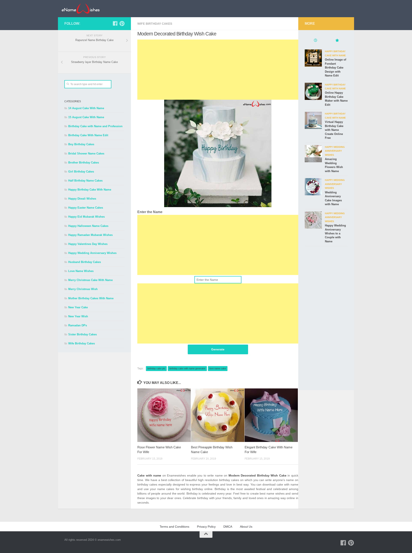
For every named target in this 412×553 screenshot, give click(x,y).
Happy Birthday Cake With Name (89, 189)
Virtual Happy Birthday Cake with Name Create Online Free (334, 129)
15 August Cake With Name (86, 117)
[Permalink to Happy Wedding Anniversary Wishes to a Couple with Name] (313, 220)
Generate (217, 349)
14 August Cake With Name (86, 108)
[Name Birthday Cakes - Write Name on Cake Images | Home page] (81, 8)
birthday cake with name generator (187, 368)
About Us (246, 526)
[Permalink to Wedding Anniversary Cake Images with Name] (313, 186)
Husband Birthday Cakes (84, 262)
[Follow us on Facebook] (115, 23)
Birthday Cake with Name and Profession (95, 126)
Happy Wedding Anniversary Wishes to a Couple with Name (335, 233)
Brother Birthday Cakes (83, 162)
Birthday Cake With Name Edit (88, 135)
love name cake (217, 368)
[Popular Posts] (337, 41)
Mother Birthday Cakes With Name (91, 298)
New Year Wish (78, 316)
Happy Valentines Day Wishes (88, 244)
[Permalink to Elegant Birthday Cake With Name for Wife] (271, 415)
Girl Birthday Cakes (81, 171)
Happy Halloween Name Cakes (88, 226)
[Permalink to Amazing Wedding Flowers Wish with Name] (313, 153)
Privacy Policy (206, 526)
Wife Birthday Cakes (154, 23)
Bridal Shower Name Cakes (86, 153)
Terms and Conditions (174, 526)
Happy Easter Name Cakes (85, 207)
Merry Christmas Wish (83, 289)
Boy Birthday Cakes (81, 144)
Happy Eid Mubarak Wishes (86, 216)
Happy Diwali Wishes (82, 198)
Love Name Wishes (81, 271)
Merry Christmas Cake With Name (90, 280)
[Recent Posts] (315, 41)
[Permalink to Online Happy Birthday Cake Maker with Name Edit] (313, 91)
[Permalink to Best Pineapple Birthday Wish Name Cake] (217, 415)
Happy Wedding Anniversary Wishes (92, 253)
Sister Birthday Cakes (82, 334)
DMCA (227, 526)
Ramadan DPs (77, 325)
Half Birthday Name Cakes (85, 180)
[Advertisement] (217, 70)
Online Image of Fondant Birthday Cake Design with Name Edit (335, 67)
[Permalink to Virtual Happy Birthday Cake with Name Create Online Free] (313, 120)
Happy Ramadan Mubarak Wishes (90, 235)
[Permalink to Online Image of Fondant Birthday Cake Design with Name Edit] (313, 58)
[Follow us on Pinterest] (121, 23)
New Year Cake (78, 307)
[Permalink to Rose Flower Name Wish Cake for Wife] (164, 415)
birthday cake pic (156, 368)
